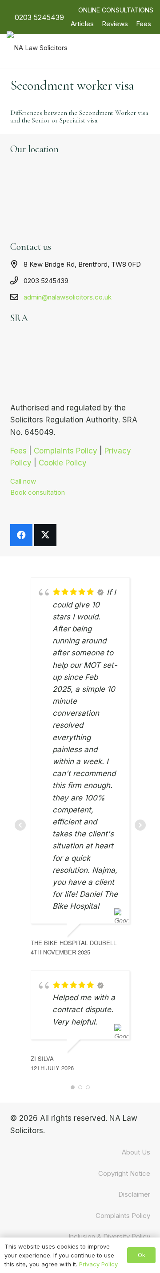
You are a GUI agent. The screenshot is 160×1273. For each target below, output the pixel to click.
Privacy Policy (98, 1264)
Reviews (115, 24)
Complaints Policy (123, 1215)
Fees (143, 24)
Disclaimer (134, 1194)
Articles (82, 24)
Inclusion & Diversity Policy (109, 1236)
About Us (136, 1152)
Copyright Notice (124, 1173)
